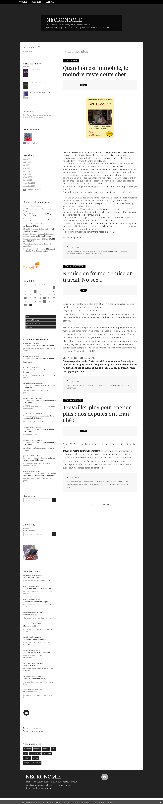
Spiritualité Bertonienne (32, 214)
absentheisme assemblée (80, 481)
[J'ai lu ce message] (161, 802)
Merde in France (30, 666)
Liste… (25, 206)
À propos (51, 2)
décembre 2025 (29, 183)
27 (44, 301)
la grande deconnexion (34, 323)
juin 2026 (26, 165)
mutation (46, 749)
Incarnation (36, 206)
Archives (36, 2)
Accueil (23, 2)
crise (25, 753)
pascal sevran (102, 385)
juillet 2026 (27, 162)
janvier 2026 (27, 180)
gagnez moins (104, 251)
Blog (27, 316)
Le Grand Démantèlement (34, 639)
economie (36, 749)
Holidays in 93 (29, 626)
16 (26, 298)
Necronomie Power (45, 345)
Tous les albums (33, 143)
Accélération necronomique (35, 602)
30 (26, 305)
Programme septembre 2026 (34, 239)
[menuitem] (24, 2)
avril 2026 (26, 171)
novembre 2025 (29, 186)
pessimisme (113, 385)
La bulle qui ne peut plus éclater (37, 652)
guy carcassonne (109, 481)
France (87, 385)
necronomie (28, 345)
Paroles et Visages (33, 226)
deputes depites (96, 481)
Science (29, 327)
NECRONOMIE (64, 20)
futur (53, 749)
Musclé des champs (31, 370)
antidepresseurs (77, 385)
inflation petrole (117, 251)
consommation (35, 753)
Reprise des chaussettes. (33, 385)
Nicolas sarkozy (84, 254)
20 (44, 298)
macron (35, 758)
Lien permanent (75, 247)
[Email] (26, 713)
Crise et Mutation (32, 320)
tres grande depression (32, 763)
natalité (93, 385)
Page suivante (105, 504)
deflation (27, 758)
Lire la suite (39, 117)
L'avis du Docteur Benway (34, 679)
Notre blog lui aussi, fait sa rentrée (36, 229)
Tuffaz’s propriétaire (32, 416)
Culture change (30, 615)
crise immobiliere (91, 251)
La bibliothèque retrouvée (33, 249)
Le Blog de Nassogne (44, 236)
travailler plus (97, 254)
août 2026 (27, 159)
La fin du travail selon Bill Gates (39, 417)
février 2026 (27, 177)
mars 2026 (27, 174)
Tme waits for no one (31, 219)
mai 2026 (26, 168)
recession (27, 749)
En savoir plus (108, 802)
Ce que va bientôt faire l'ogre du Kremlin (39, 224)
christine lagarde (78, 251)
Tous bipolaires (30, 692)
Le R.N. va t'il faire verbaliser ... (35, 209)
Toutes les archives (34, 190)
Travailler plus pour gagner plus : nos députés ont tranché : (97, 414)
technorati (122, 385)
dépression (47, 753)
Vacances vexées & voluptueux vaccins (39, 473)
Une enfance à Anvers (32, 244)
